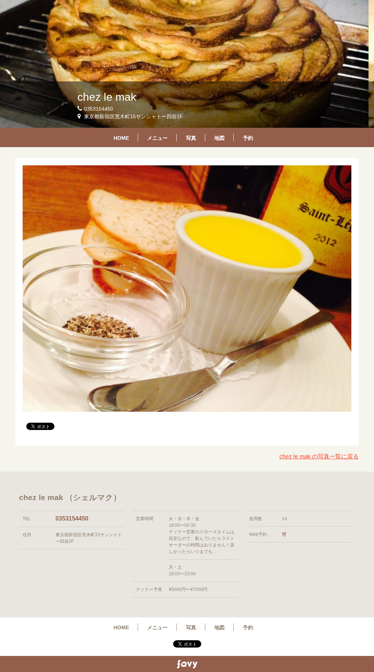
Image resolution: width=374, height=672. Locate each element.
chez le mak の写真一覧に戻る (319, 456)
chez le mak (106, 97)
